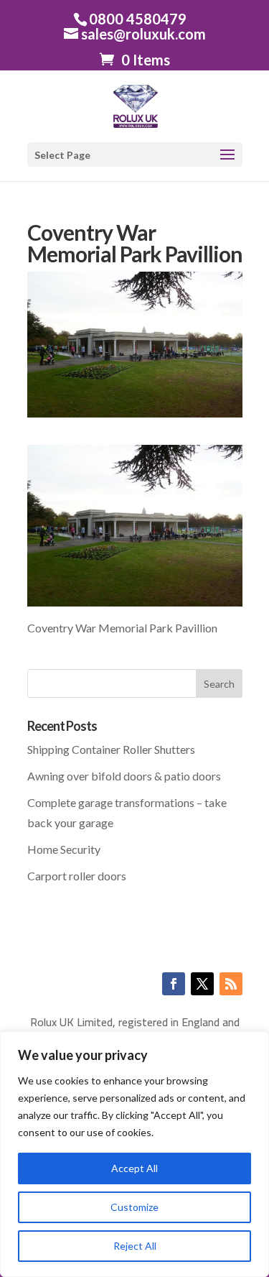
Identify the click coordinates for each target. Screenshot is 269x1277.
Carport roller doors (76, 875)
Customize (134, 1207)
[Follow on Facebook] (173, 983)
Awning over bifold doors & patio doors (124, 776)
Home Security (63, 849)
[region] (134, 1154)
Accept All (134, 1168)
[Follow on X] (202, 983)
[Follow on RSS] (231, 983)
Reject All (134, 1246)
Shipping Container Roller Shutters (111, 749)
